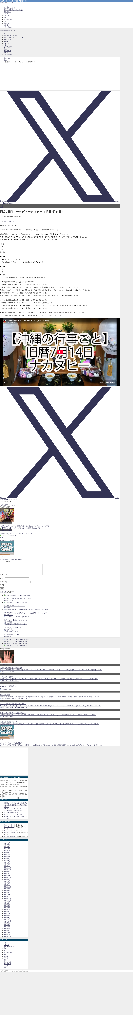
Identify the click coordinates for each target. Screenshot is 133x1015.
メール (3, 581)
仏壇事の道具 (8, 19)
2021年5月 (7, 845)
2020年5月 (7, 858)
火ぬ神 (6, 13)
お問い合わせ (8, 27)
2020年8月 (7, 852)
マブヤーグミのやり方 (11, 812)
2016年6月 (7, 902)
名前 (2, 578)
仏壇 (5, 21)
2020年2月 (7, 864)
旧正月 (6, 958)
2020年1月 (7, 866)
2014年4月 (7, 932)
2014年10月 (7, 921)
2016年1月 (7, 909)
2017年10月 (7, 887)
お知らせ (6, 15)
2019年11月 (7, 868)
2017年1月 (7, 896)
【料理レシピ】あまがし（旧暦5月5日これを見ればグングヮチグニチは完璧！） (15, 805)
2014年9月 (7, 923)
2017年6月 (7, 892)
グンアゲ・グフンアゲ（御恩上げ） (15, 814)
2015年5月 (7, 915)
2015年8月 (7, 911)
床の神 (6, 956)
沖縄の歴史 (7, 23)
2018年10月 (7, 877)
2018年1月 (7, 885)
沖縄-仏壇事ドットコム (11, 221)
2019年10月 (7, 869)
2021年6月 (7, 843)
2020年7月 (7, 854)
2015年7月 (7, 913)
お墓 (5, 17)
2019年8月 (7, 873)
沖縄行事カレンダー (10, 8)
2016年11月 (7, 900)
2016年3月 (7, 908)
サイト (2, 585)
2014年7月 (7, 927)
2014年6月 (7, 928)
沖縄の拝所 (7, 12)
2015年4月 (7, 917)
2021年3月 (7, 847)
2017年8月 (7, 890)
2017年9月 (7, 888)
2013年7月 (7, 934)
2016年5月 (7, 904)
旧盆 (1, 207)
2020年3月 (7, 862)
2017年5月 (7, 894)
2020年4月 (7, 860)
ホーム (6, 6)
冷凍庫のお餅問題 (9, 832)
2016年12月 (7, 898)
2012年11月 (7, 936)
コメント (4, 575)
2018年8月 (7, 879)
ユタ (5, 948)
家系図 (6, 25)
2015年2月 (7, 919)
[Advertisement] (60, 77)
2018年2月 (7, 883)
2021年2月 (7, 849)
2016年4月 (7, 906)
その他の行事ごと (9, 947)
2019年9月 (7, 871)
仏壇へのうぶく (9, 825)
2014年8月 (7, 925)
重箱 (5, 967)
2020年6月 (7, 856)
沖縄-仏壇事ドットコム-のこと (13, 10)
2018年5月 (7, 881)
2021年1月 (7, 850)
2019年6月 (7, 875)
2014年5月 (7, 930)
